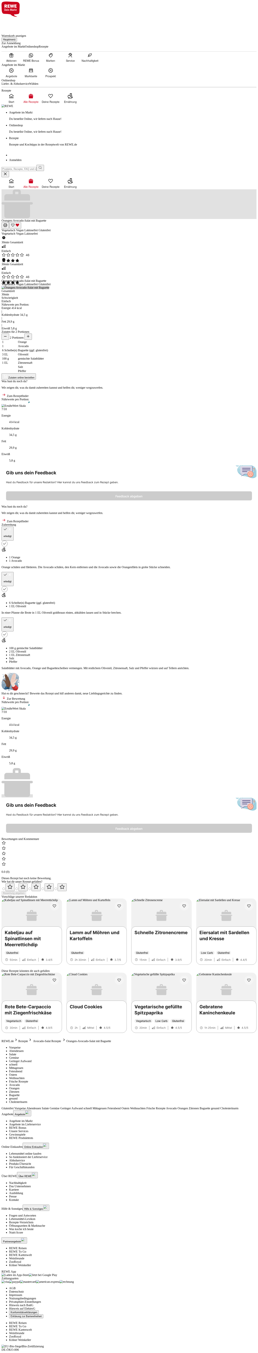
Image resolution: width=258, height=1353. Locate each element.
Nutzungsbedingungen (22, 1298)
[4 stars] (49, 887)
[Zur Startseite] (14, 23)
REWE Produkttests (21, 1138)
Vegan (20, 230)
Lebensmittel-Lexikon (22, 1218)
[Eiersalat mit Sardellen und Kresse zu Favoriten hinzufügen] (248, 906)
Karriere (14, 1189)
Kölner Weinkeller (20, 1265)
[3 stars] (36, 887)
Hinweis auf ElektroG (22, 1308)
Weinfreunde (16, 1258)
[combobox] (19, 169)
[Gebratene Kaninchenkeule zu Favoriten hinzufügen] (248, 980)
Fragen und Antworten (22, 1215)
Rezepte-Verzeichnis (21, 1222)
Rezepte (23, 1041)
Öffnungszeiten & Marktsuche (27, 1225)
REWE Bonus (17, 1127)
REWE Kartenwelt (20, 1255)
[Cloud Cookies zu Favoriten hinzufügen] (119, 980)
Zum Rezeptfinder (17, 396)
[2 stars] (23, 887)
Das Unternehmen (20, 1186)
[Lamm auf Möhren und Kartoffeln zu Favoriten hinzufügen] (119, 906)
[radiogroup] (129, 887)
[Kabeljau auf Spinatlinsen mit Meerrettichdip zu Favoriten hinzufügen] (54, 906)
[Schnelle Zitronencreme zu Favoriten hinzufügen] (184, 906)
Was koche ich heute (21, 1229)
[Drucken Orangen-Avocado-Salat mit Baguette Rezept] (5, 225)
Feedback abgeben (129, 496)
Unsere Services (18, 1131)
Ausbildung (16, 1193)
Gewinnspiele (17, 1134)
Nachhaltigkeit (17, 1182)
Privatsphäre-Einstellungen (25, 1301)
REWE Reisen (18, 1248)
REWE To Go (17, 1251)
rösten (69, 612)
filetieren (31, 567)
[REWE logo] (7, 106)
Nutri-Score (16, 1232)
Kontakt (14, 1199)
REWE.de (8, 1041)
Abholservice (17, 1160)
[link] (132, 116)
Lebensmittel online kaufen (25, 1153)
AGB (12, 1288)
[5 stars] (62, 887)
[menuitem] (11, 57)
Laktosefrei (31, 230)
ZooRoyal (15, 1261)
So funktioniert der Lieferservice (28, 1157)
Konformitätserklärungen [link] (24, 1312)
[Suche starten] (40, 168)
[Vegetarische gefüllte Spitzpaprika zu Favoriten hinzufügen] (184, 980)
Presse (13, 1196)
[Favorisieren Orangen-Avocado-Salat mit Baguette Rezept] (15, 225)
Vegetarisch (9, 230)
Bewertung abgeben (14, 893)
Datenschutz (16, 1291)
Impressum (15, 1295)
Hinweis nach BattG (21, 1305)
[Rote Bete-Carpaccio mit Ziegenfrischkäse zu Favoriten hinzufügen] (54, 980)
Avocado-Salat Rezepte (47, 1041)
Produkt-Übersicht (20, 1163)
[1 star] (10, 887)
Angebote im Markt (20, 1121)
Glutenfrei (45, 230)
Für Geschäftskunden (22, 1167)
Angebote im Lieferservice (25, 1124)
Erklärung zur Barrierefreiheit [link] (26, 1316)
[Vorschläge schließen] (5, 174)
